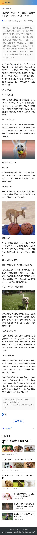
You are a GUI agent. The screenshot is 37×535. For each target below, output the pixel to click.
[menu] (34, 3)
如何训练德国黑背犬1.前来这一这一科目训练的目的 (24, 495)
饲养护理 (30, 21)
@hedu (4, 21)
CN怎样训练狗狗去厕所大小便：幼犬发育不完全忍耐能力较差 (24, 505)
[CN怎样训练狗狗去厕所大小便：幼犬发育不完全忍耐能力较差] (7, 506)
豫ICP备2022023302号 (28, 532)
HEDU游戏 (25, 530)
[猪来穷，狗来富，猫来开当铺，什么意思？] (18, 465)
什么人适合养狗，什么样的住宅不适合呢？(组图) (18, 476)
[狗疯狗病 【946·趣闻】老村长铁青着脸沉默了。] (7, 516)
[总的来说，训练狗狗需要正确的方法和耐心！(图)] (18, 448)
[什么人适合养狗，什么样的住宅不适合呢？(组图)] (18, 483)
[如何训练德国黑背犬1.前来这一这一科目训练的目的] (7, 496)
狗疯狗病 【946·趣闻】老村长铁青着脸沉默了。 (24, 515)
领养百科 (15, 470)
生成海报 (8, 428)
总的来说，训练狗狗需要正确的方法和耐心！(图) (18, 442)
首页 (3, 9)
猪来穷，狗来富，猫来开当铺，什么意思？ (17, 459)
